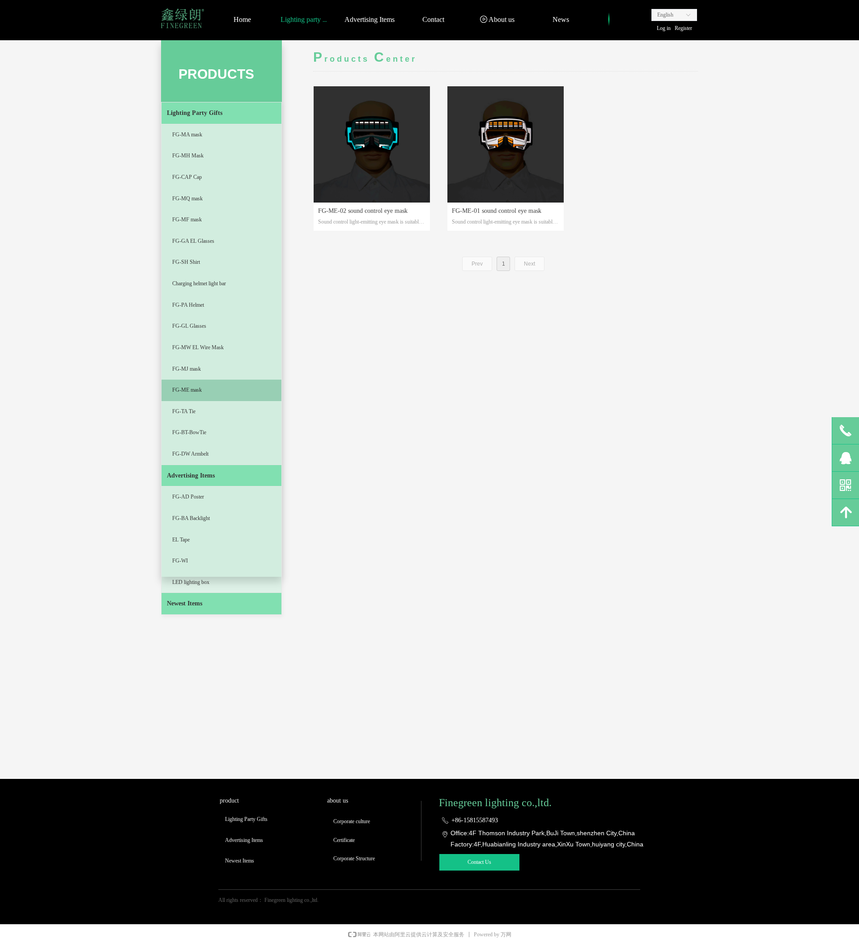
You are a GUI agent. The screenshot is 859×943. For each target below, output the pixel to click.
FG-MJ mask (186, 369)
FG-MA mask (187, 134)
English (665, 15)
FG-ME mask (187, 390)
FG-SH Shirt (186, 262)
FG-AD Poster (188, 497)
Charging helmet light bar (199, 283)
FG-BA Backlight (191, 518)
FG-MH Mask (188, 155)
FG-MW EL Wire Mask (198, 347)
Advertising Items (191, 475)
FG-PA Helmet (188, 305)
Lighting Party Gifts (194, 113)
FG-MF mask (187, 219)
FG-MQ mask (187, 198)
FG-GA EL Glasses (193, 241)
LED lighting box (190, 582)
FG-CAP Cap (187, 177)
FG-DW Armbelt (190, 454)
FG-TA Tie (184, 411)
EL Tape (181, 540)
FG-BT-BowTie (189, 432)
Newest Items (184, 603)
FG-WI (180, 561)
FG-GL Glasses (189, 326)
